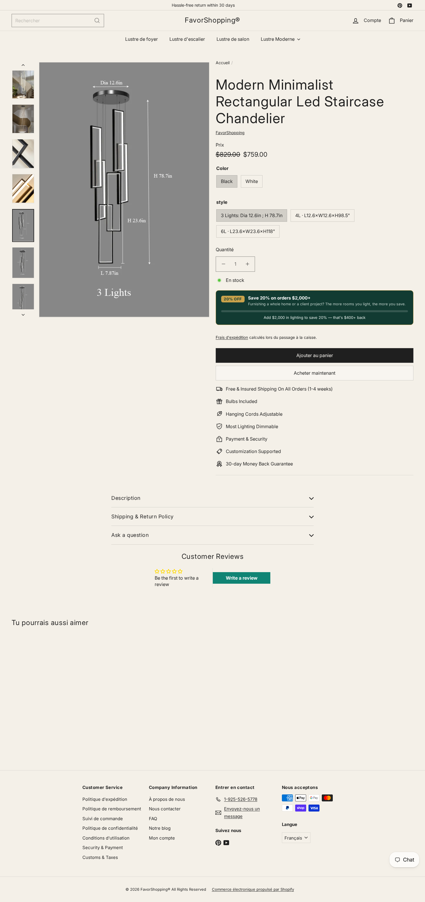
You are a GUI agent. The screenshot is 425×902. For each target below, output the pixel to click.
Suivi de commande (102, 818)
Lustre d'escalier (187, 39)
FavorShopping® (212, 20)
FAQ (153, 818)
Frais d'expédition (232, 337)
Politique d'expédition (104, 799)
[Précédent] (23, 66)
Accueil (223, 62)
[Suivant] (23, 313)
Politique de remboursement (111, 809)
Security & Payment (102, 847)
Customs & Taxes (100, 857)
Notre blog (160, 828)
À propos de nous (167, 799)
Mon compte (162, 838)
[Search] (97, 20)
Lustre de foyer (141, 39)
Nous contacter (165, 809)
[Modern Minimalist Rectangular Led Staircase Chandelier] (45, 696)
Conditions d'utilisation (106, 838)
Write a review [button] (242, 578)
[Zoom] (124, 189)
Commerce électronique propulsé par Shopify (253, 889)
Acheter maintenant (314, 373)
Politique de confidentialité (110, 828)
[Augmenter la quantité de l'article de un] (247, 264)
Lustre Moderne (278, 39)
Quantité (225, 249)
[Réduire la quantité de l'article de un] (223, 264)
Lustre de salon (233, 39)
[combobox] (58, 20)
